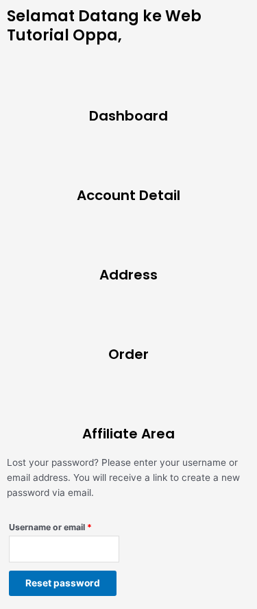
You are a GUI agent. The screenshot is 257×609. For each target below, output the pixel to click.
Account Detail (128, 195)
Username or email (64, 525)
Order (128, 354)
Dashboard (128, 115)
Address (128, 274)
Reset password (62, 582)
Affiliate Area (128, 433)
